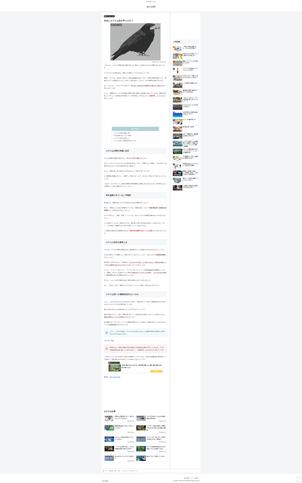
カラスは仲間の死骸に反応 (122, 133)
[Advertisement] (135, 113)
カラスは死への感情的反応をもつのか (125, 140)
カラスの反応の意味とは (122, 138)
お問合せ (196, 478)
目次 (133, 129)
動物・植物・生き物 (110, 16)
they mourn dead (115, 377)
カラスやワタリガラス (117, 302)
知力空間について (188, 478)
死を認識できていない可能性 (123, 135)
